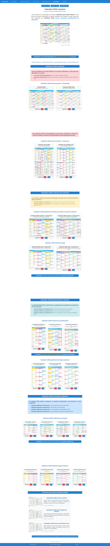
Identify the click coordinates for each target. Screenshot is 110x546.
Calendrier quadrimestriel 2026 (49, 354)
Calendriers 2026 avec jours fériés (56, 498)
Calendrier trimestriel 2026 (49, 441)
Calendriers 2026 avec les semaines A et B (56, 523)
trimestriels (34, 19)
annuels (57, 18)
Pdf (42, 109)
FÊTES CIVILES (36, 1)
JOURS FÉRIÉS (13, 1)
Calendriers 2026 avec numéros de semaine (56, 510)
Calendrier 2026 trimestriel (73, 62)
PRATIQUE (65, 1)
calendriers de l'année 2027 (63, 56)
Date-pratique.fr (5, 1)
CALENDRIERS (56, 1)
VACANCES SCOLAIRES (25, 1)
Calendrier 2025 (45, 5)
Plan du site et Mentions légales (55, 544)
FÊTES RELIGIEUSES (46, 1)
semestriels (63, 18)
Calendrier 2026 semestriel (47, 62)
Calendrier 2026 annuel (36, 62)
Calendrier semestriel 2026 (49, 275)
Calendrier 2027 (64, 5)
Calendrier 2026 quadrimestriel (60, 62)
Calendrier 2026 (54, 5)
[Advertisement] (55, 50)
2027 (59, 275)
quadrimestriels (72, 18)
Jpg (46, 109)
